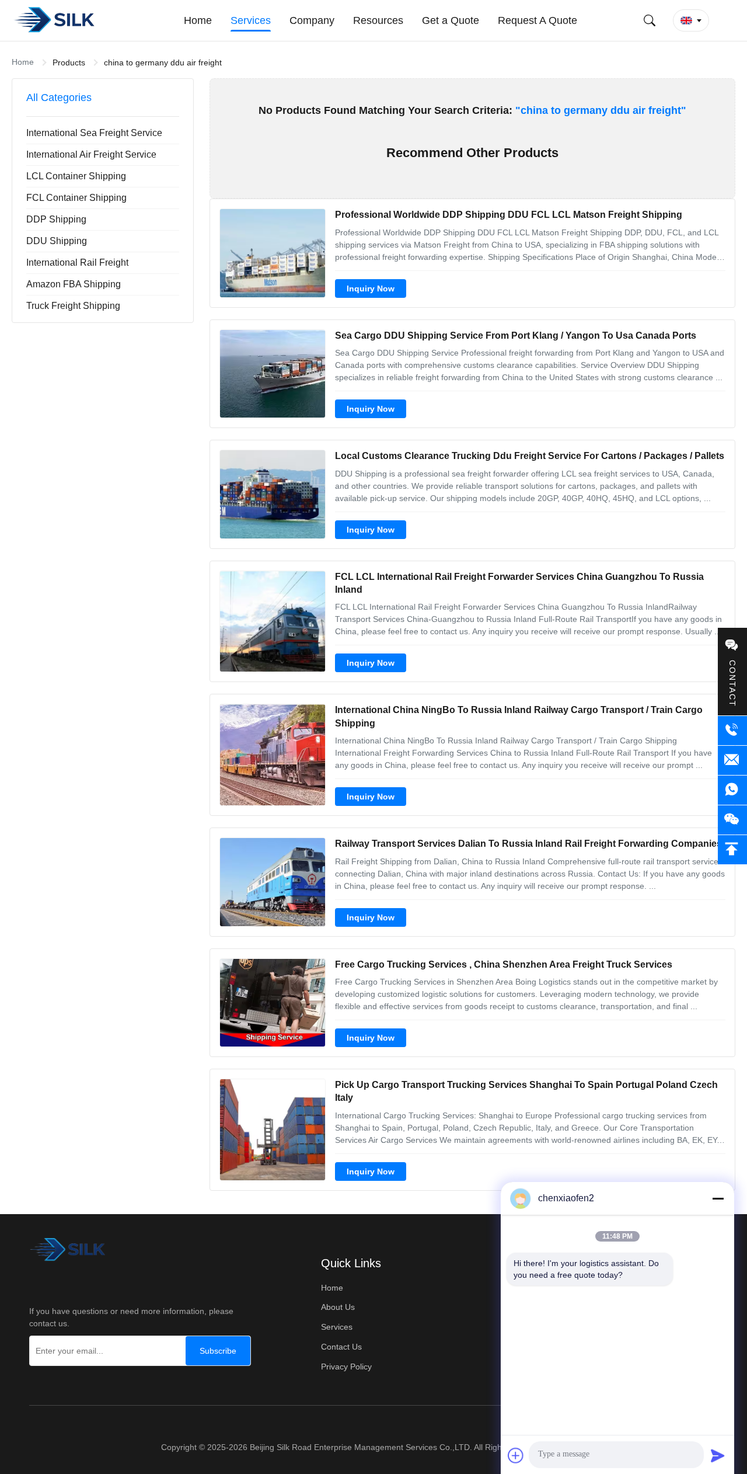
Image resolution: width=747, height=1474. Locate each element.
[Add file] (516, 1455)
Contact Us (341, 1346)
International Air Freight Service (91, 154)
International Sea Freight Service (94, 133)
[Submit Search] (649, 20)
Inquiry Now (371, 288)
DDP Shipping (56, 219)
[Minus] (718, 1198)
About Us (338, 1307)
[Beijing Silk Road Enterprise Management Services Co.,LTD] (56, 20)
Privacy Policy (346, 1366)
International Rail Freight (77, 262)
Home (23, 62)
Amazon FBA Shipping (73, 284)
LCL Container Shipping (76, 176)
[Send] (717, 1455)
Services (336, 1327)
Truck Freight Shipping (73, 306)
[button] (691, 20)
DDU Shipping (56, 241)
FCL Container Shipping (76, 198)
